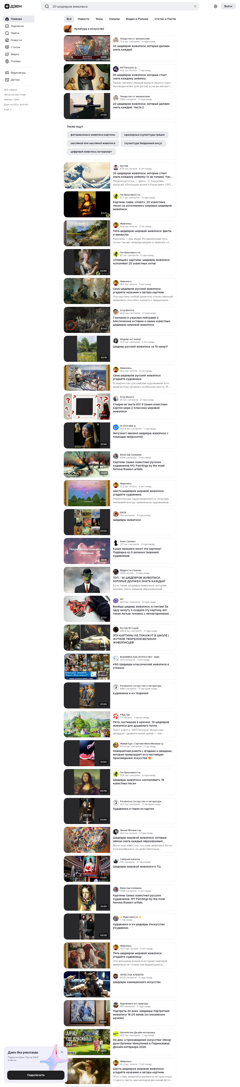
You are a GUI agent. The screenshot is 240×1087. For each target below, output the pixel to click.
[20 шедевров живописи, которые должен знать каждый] (87, 48)
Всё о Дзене (10, 89)
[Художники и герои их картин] (87, 811)
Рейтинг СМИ (11, 99)
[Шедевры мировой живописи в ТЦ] (87, 869)
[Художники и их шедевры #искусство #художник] (87, 926)
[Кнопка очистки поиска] (195, 6)
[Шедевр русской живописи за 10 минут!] (87, 349)
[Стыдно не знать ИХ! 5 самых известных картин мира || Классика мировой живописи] (87, 407)
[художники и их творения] (87, 695)
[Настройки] (215, 6)
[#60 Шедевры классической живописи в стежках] (87, 667)
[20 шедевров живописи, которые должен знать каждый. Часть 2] (87, 106)
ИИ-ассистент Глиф (14, 94)
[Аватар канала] (116, 40)
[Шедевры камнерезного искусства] (87, 984)
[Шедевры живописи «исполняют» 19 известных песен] (87, 782)
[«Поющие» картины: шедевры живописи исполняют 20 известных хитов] (87, 262)
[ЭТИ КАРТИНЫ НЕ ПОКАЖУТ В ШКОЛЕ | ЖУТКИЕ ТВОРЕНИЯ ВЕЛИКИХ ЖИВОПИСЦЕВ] (87, 638)
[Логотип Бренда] (7, 6)
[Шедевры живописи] (87, 522)
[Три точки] (173, 40)
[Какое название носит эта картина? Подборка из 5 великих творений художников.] (87, 551)
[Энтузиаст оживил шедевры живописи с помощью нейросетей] (87, 435)
